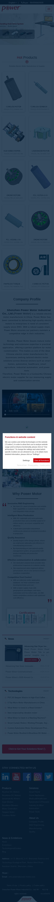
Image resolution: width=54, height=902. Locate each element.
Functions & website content (20, 437)
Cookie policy (45, 465)
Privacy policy (33, 465)
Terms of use (22, 465)
